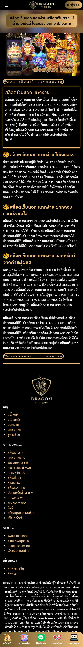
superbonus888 (18, 462)
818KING (14, 483)
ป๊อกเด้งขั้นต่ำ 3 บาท (20, 493)
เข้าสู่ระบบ (73, 5)
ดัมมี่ (10, 508)
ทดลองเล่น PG (16, 457)
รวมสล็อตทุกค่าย (18, 541)
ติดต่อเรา (13, 573)
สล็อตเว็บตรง (16, 452)
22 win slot (15, 498)
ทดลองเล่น (14, 430)
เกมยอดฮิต (14, 419)
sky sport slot (17, 503)
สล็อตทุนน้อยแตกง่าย (21, 513)
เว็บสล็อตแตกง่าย (18, 551)
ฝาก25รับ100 (16, 472)
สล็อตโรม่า (14, 477)
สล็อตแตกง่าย (16, 488)
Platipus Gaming (19, 546)
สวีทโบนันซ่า (16, 518)
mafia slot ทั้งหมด (19, 467)
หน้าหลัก (13, 414)
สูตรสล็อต (14, 435)
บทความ (13, 425)
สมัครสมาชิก (16, 568)
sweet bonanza (18, 535)
